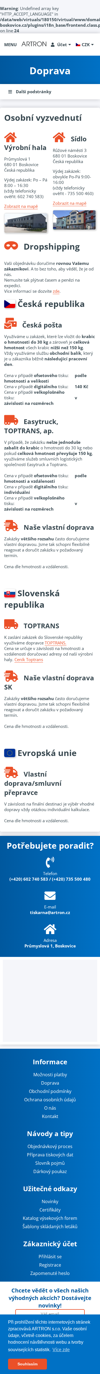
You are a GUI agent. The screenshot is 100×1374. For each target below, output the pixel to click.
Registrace (50, 1265)
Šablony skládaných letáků (50, 1226)
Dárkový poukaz (50, 1171)
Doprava (50, 1083)
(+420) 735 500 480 (71, 879)
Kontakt (50, 1116)
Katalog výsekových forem (50, 1218)
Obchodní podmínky (50, 1091)
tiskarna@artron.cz (50, 912)
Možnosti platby (50, 1075)
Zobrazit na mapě (21, 206)
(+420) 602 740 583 (28, 879)
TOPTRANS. (55, 643)
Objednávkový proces (50, 1146)
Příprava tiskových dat (50, 1155)
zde (56, 291)
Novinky (50, 1201)
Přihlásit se (50, 1257)
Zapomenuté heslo (50, 1273)
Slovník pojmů (50, 1163)
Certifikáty (50, 1210)
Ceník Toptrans (28, 659)
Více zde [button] (61, 1349)
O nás (50, 1108)
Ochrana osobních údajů (50, 1100)
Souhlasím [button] (28, 1364)
